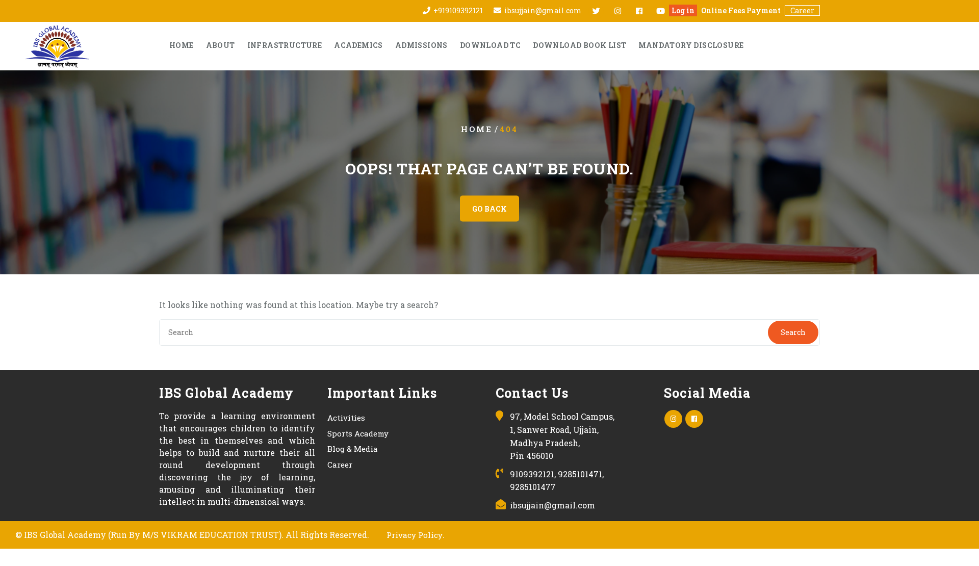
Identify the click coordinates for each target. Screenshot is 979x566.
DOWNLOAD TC (490, 45)
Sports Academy (358, 433)
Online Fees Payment (741, 10)
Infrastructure (284, 45)
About (220, 45)
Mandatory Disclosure (690, 45)
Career (802, 10)
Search (793, 332)
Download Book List (579, 45)
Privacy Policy (415, 535)
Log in (683, 10)
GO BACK (489, 209)
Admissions (421, 45)
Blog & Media (352, 449)
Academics (358, 45)
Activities (346, 418)
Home (181, 45)
